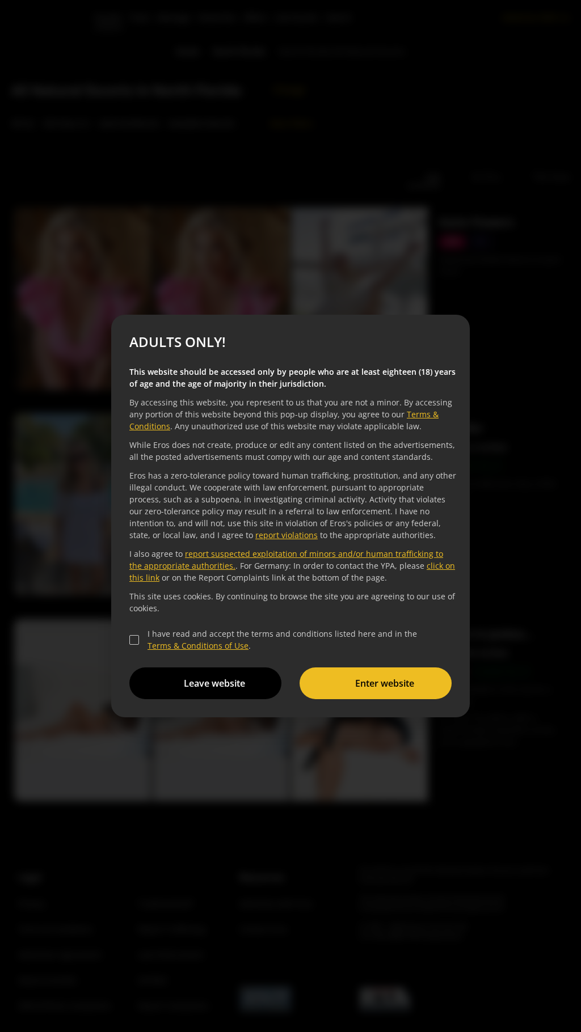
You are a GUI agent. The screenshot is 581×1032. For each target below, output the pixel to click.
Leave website (212, 683)
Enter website (382, 683)
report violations (285, 535)
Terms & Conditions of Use (196, 645)
